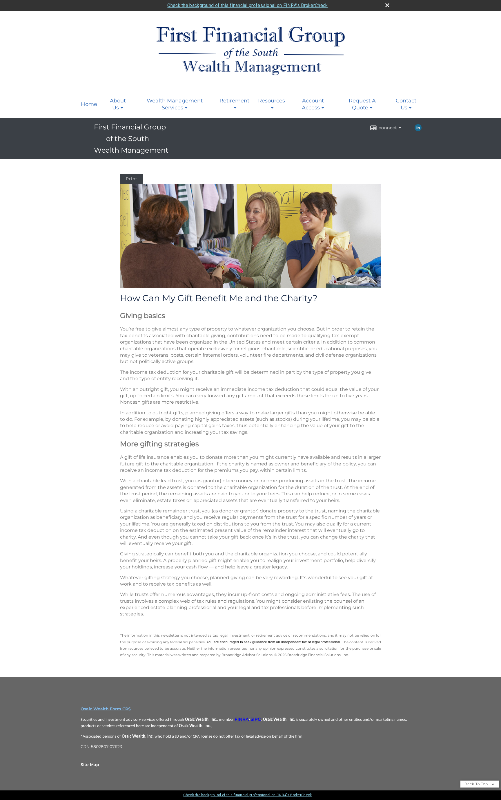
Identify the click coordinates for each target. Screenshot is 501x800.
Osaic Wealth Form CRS (106, 708)
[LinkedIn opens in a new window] (418, 129)
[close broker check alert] (387, 5)
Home (89, 104)
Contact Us (406, 104)
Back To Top (476, 784)
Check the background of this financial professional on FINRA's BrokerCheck (247, 5)
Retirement (234, 100)
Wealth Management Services (175, 104)
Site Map (90, 764)
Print (131, 178)
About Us (118, 104)
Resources (271, 100)
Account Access (313, 104)
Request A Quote (362, 104)
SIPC (256, 719)
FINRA (242, 719)
